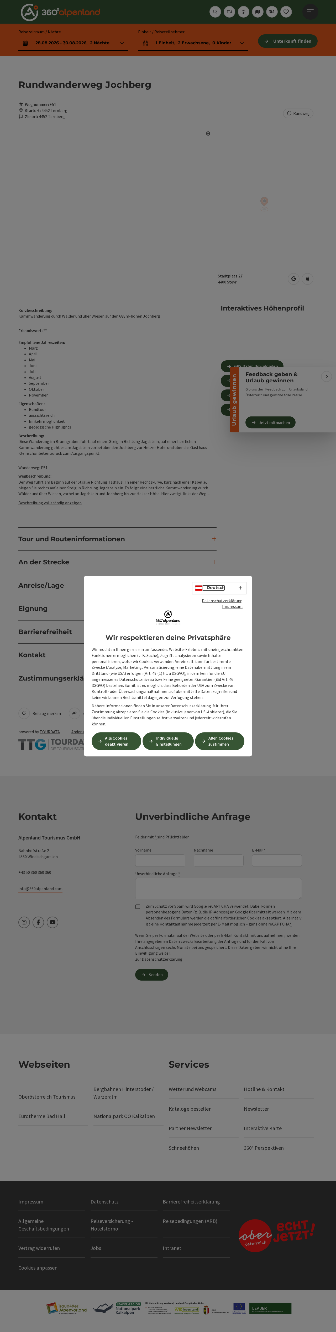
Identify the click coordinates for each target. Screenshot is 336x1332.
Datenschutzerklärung (222, 600)
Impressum (232, 606)
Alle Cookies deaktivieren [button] (117, 741)
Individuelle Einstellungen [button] (169, 741)
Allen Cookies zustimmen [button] (220, 741)
